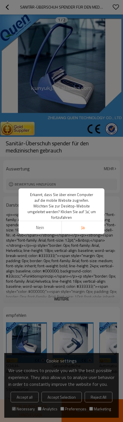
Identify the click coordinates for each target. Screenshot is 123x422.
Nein (40, 227)
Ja (83, 227)
